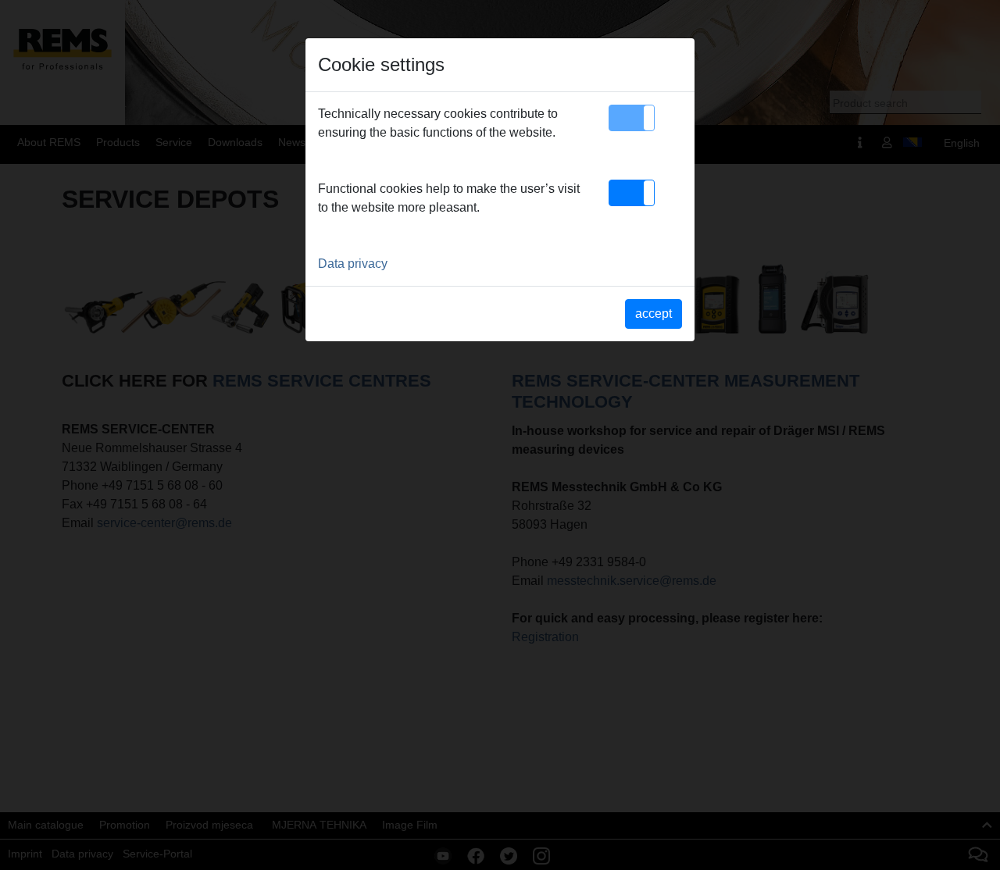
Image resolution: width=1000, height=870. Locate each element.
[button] (632, 118)
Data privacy (353, 263)
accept (653, 313)
